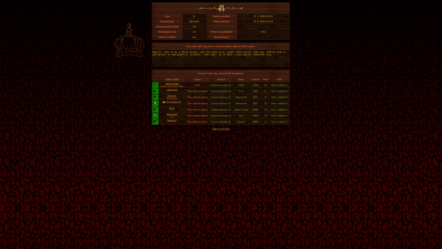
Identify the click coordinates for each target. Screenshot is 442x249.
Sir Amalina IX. (173, 102)
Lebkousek (171, 90)
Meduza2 (171, 120)
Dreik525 (171, 96)
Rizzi (171, 108)
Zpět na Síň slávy (221, 129)
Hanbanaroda (172, 83)
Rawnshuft (172, 114)
